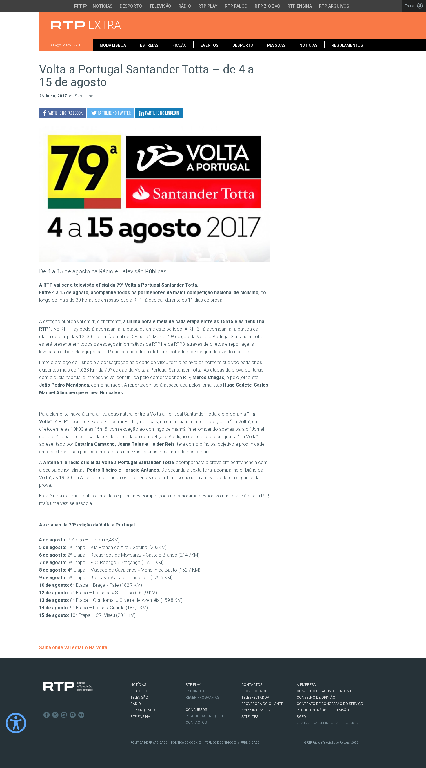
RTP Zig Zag (267, 5)
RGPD (301, 717)
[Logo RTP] (68, 686)
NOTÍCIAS (138, 685)
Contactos (196, 722)
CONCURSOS (196, 710)
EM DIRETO (195, 691)
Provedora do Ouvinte (262, 704)
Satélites (249, 717)
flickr (81, 715)
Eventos (210, 45)
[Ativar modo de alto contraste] (16, 723)
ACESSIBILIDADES (255, 710)
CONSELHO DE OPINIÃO (316, 697)
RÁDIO (135, 704)
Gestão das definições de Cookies (328, 723)
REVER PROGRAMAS (202, 697)
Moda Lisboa (113, 45)
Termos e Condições (220, 742)
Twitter (55, 715)
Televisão (160, 5)
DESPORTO (139, 691)
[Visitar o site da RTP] (80, 6)
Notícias (102, 5)
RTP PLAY (193, 685)
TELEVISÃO (139, 697)
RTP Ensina (299, 5)
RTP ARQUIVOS (142, 710)
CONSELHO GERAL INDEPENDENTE (325, 691)
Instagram (64, 715)
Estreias (149, 45)
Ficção (179, 45)
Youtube (73, 715)
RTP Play (208, 5)
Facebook (46, 715)
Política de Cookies (186, 742)
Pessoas (276, 45)
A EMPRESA (306, 685)
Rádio (185, 5)
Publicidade (249, 742)
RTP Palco (236, 5)
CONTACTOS (251, 685)
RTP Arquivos (334, 5)
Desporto (131, 5)
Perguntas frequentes (207, 716)
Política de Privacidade (148, 742)
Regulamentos (347, 45)
